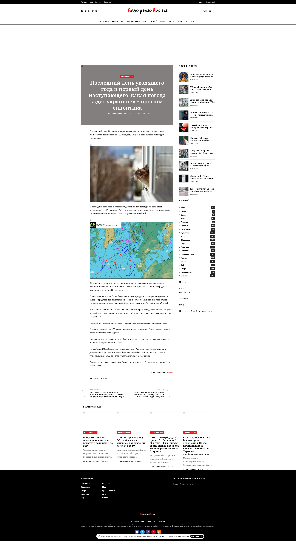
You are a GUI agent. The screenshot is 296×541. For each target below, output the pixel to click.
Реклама (161, 521)
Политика (197, 247)
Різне (197, 261)
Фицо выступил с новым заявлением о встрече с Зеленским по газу (98, 441)
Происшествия (127, 76)
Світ (197, 265)
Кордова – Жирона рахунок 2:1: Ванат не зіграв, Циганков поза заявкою (201, 154)
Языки (105, 498)
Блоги (197, 211)
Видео (197, 218)
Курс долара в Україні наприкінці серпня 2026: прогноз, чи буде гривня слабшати (202, 103)
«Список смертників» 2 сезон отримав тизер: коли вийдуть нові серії (202, 114)
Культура (197, 233)
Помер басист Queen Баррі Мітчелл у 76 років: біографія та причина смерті (200, 166)
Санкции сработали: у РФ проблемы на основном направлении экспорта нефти (131, 441)
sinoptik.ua (206, 311)
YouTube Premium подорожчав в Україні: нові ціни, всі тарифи (201, 127)
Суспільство (197, 272)
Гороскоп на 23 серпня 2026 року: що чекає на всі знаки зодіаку (201, 76)
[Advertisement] (148, 42)
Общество (197, 240)
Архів (143, 521)
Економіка (197, 229)
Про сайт (135, 521)
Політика (197, 251)
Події (197, 244)
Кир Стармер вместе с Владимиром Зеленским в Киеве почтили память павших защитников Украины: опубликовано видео (196, 446)
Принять (196, 536)
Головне (197, 226)
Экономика (197, 276)
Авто (197, 208)
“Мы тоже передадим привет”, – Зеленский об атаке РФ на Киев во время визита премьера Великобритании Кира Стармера (164, 444)
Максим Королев (115, 113)
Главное (197, 222)
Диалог (169, 372)
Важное (197, 215)
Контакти (151, 521)
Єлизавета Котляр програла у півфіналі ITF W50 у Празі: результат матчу (200, 141)
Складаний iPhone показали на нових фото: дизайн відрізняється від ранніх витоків (202, 179)
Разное (197, 258)
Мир (197, 236)
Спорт (197, 269)
